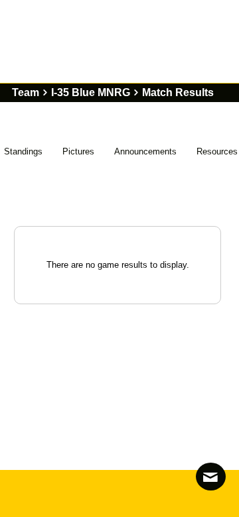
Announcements (145, 151)
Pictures (78, 151)
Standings (23, 151)
